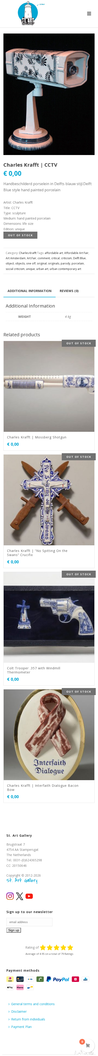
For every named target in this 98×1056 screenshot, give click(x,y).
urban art (42, 269)
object (10, 263)
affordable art (54, 253)
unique (30, 269)
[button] (85, 42)
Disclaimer (19, 1011)
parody (65, 263)
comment (44, 258)
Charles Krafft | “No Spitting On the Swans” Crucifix (37, 553)
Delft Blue (79, 258)
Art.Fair (31, 258)
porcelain (78, 263)
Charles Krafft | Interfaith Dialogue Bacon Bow (43, 787)
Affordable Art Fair (76, 253)
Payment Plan (21, 1027)
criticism (66, 258)
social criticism (15, 269)
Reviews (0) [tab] (69, 291)
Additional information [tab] (30, 291)
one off (31, 263)
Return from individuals (28, 1019)
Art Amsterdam (16, 258)
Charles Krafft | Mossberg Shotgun (37, 437)
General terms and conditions (33, 1004)
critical (55, 258)
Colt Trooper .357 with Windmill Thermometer (33, 670)
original (42, 263)
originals (53, 263)
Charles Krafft (27, 253)
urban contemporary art (65, 269)
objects (20, 263)
